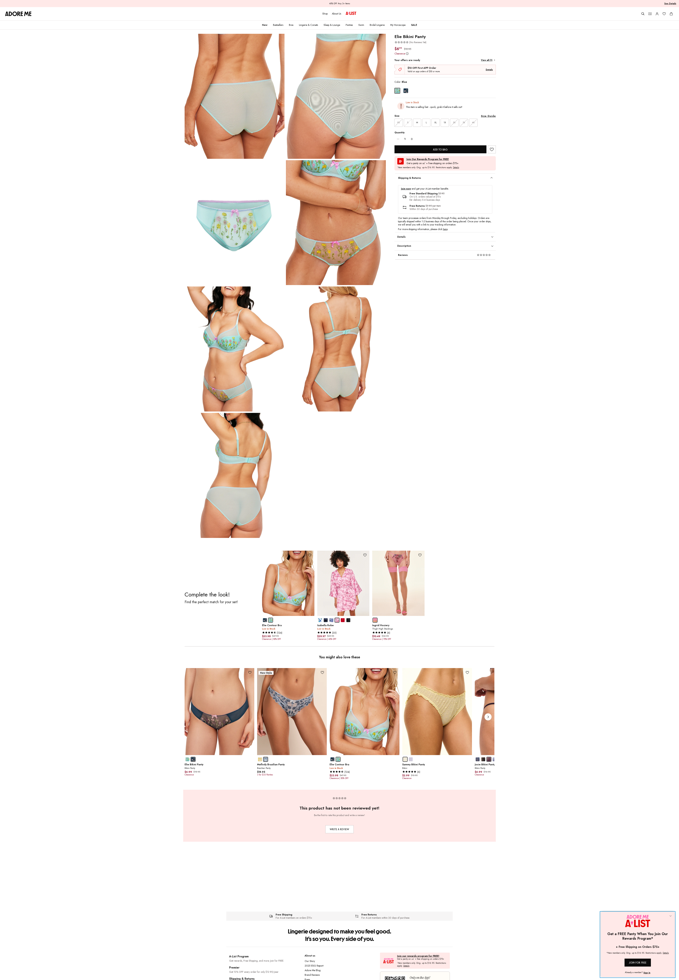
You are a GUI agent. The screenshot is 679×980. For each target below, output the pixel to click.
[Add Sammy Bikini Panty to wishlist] (467, 672)
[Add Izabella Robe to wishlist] (365, 555)
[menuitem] (264, 25)
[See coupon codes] (650, 13)
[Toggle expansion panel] (491, 177)
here (445, 229)
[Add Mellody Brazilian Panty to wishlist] (322, 672)
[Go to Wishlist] (664, 13)
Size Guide (488, 116)
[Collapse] (670, 916)
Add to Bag (440, 149)
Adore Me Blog (313, 970)
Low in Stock (412, 102)
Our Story (310, 961)
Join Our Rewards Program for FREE (428, 159)
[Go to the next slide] (488, 716)
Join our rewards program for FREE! (418, 956)
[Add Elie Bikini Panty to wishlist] (492, 149)
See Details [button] (670, 3)
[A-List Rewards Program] (351, 13)
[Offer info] (407, 53)
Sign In (646, 972)
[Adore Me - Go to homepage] (18, 14)
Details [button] (456, 167)
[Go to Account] (657, 13)
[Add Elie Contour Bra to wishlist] (310, 555)
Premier (234, 967)
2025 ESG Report (314, 965)
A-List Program (239, 956)
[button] (410, 42)
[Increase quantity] (411, 139)
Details (489, 69)
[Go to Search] (642, 13)
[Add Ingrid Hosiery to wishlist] (420, 555)
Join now (406, 188)
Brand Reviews (312, 975)
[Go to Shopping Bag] (671, 13)
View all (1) (486, 60)
